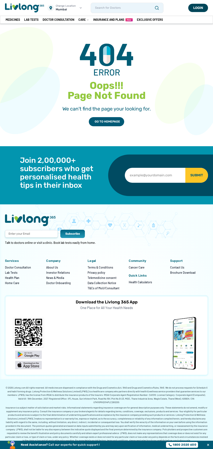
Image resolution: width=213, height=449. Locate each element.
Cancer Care (137, 267)
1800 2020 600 (184, 445)
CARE (82, 19)
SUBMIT (196, 175)
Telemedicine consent (102, 278)
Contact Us (177, 267)
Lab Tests (11, 272)
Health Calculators (140, 282)
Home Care (12, 283)
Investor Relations (58, 272)
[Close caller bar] (208, 445)
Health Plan (12, 278)
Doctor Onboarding (58, 283)
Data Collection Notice (102, 283)
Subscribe (72, 234)
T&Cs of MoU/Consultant (103, 288)
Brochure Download (183, 272)
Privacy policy (96, 272)
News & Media (55, 278)
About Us (52, 267)
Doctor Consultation (18, 267)
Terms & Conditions (100, 267)
